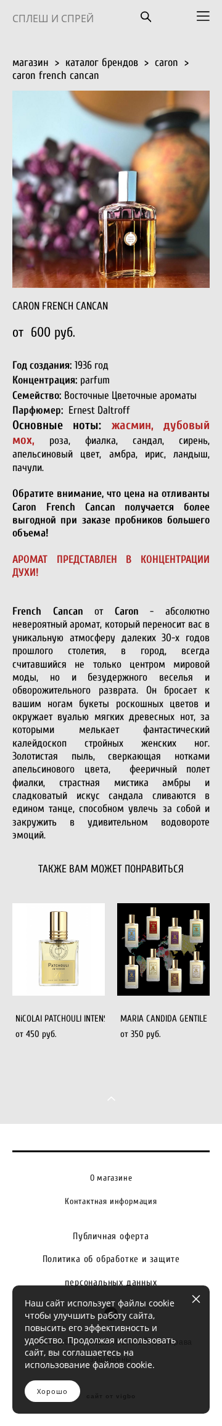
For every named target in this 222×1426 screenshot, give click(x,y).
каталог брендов (101, 62)
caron (166, 62)
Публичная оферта (111, 1236)
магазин (30, 62)
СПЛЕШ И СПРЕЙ (53, 18)
